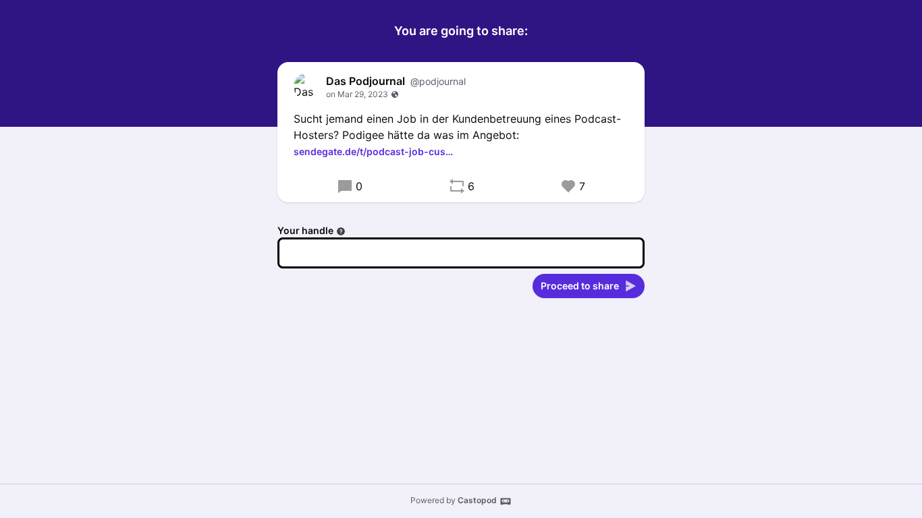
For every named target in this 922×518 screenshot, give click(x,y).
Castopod (477, 500)
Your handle (305, 230)
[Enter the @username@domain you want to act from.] (341, 231)
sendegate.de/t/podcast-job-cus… (373, 151)
